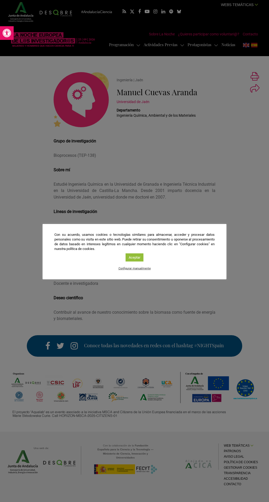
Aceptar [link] (134, 257)
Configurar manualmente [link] (134, 268)
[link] (7, 33)
